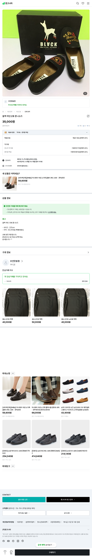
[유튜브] (8, 541)
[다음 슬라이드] (85, 53)
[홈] (7, 3)
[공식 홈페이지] (23, 541)
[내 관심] (82, 3)
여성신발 (18, 111)
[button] (88, 116)
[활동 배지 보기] (22, 261)
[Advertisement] (48, 351)
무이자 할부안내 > (22, 166)
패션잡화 (9, 111)
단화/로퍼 (27, 111)
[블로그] (18, 541)
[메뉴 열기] (88, 3)
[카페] (13, 541)
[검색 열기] (77, 3)
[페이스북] (3, 541)
